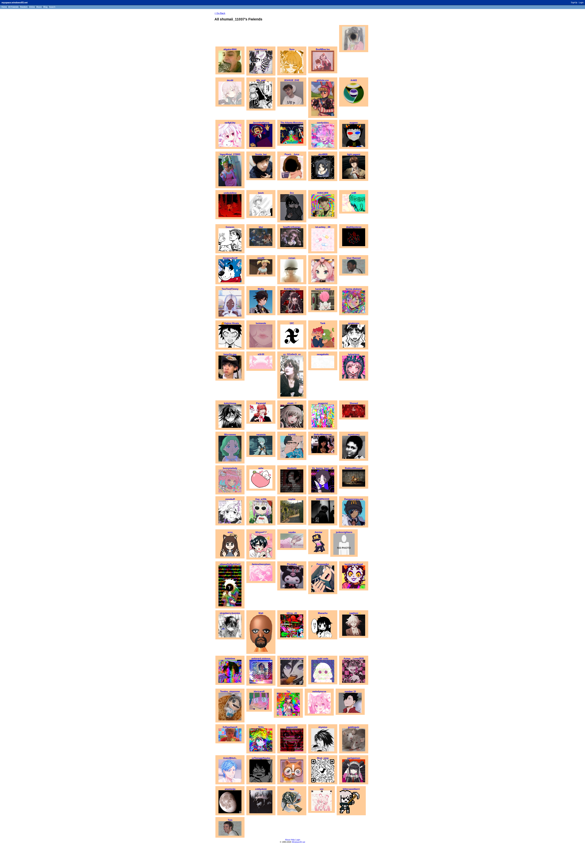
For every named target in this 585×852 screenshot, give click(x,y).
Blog (45, 7)
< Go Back (219, 13)
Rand (23, 7)
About (287, 840)
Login (581, 2)
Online (32, 7)
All (13, 7)
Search (52, 7)
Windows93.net (298, 842)
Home (4, 7)
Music (39, 7)
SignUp (574, 2)
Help (293, 840)
